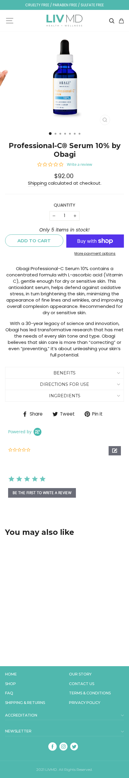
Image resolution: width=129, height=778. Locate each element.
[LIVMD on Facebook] (52, 746)
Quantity (64, 205)
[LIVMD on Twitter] (74, 746)
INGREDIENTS (64, 395)
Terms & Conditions (90, 693)
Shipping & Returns (25, 703)
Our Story (80, 674)
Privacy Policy (84, 703)
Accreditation (21, 715)
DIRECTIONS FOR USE (64, 384)
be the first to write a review (42, 492)
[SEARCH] (111, 20)
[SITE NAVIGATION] (9, 20)
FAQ (9, 693)
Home (11, 674)
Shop (10, 684)
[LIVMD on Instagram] (63, 746)
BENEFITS (64, 373)
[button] (115, 450)
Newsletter (18, 731)
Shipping (37, 183)
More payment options (95, 253)
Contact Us (81, 684)
